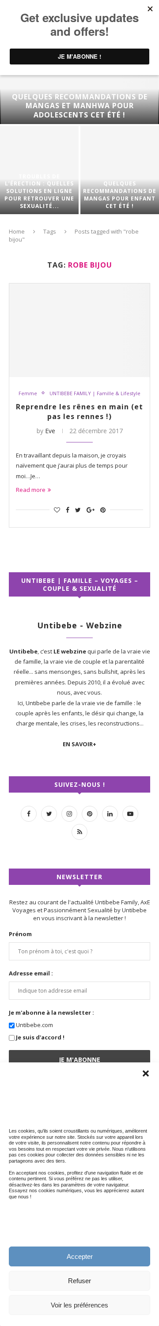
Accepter (80, 1256)
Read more (30, 490)
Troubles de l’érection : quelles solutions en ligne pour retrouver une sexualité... (39, 191)
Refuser (79, 1280)
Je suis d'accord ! (40, 1037)
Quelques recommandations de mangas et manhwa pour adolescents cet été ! (80, 106)
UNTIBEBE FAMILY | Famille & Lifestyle (94, 393)
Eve (50, 431)
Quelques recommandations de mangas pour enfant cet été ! (119, 195)
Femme (28, 393)
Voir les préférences (79, 1305)
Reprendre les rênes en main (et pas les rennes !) (79, 411)
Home (17, 231)
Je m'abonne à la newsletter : (51, 1012)
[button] (145, 1073)
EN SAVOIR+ (79, 744)
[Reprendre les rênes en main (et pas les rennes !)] (79, 330)
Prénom (20, 934)
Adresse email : (31, 973)
